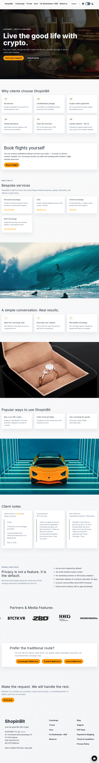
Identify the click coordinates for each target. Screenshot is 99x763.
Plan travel (72, 210)
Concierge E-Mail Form (28, 661)
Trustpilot (19, 514)
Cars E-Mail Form (73, 661)
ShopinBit (9, 4)
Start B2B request (10, 229)
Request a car (41, 210)
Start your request (13, 58)
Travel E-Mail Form (52, 661)
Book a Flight (11, 165)
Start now (8, 700)
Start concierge (9, 210)
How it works (33, 58)
